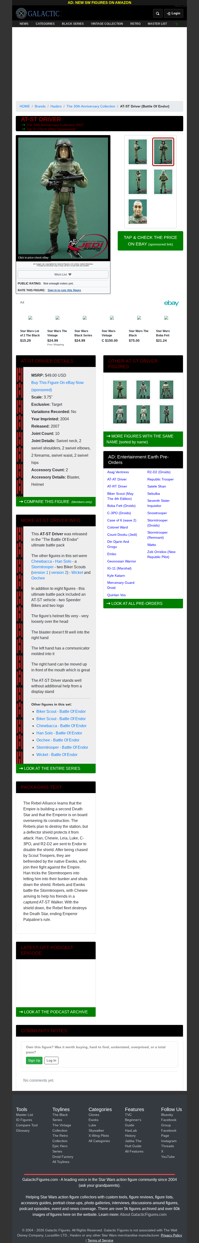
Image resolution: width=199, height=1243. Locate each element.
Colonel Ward (117, 527)
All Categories (99, 1141)
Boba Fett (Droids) (121, 506)
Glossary (23, 1130)
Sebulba (153, 494)
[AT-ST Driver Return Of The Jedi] (166, 389)
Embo (111, 554)
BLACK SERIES (73, 23)
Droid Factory (62, 1157)
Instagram (169, 1141)
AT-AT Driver (117, 479)
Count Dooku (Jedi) (122, 534)
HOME (25, 106)
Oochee (38, 578)
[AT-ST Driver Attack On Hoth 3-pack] (143, 389)
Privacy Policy (171, 1235)
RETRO (135, 23)
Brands (40, 106)
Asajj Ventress (118, 472)
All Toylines (60, 1162)
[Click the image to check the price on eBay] (63, 198)
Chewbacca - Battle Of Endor (61, 726)
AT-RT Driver (117, 486)
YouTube (168, 1157)
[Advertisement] (99, 63)
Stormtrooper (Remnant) (157, 534)
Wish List (69, 274)
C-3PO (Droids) (119, 513)
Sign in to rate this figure (64, 290)
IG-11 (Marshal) (119, 568)
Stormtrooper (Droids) (157, 522)
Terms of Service (100, 1240)
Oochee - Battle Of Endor (57, 740)
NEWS (24, 23)
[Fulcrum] (180, 6)
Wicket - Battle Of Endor (56, 755)
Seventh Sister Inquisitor (158, 503)
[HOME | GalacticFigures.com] (39, 13)
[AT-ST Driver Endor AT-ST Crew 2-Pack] (120, 414)
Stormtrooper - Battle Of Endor (62, 747)
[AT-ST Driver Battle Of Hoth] (166, 414)
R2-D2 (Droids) (159, 472)
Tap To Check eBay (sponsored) (50, 129)
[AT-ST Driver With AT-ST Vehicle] (120, 389)
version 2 (59, 572)
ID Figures (24, 1120)
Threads (167, 1146)
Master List (24, 1115)
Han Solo (63, 561)
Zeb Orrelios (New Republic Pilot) (161, 554)
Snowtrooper (157, 513)
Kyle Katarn (116, 575)
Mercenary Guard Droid (120, 585)
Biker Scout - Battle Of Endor (61, 711)
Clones (94, 1115)
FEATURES (182, 23)
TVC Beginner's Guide (133, 1120)
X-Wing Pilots (99, 1135)
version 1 (40, 572)
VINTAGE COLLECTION (107, 23)
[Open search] (158, 13)
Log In (51, 1060)
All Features (134, 1151)
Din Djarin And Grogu (118, 544)
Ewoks (94, 1120)
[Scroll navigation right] (177, 23)
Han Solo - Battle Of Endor (59, 733)
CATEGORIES (45, 23)
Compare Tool (27, 1125)
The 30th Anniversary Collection (90, 106)
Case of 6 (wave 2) (121, 520)
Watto (151, 545)
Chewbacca (41, 561)
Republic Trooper (160, 479)
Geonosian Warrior (121, 561)
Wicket (77, 572)
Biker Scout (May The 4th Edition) (120, 496)
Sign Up (34, 1060)
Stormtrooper (42, 567)
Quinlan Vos (116, 595)
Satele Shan (156, 486)
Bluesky (167, 1115)
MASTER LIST (157, 23)
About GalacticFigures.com (143, 1214)
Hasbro (56, 106)
